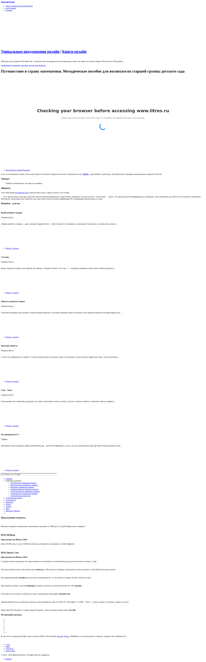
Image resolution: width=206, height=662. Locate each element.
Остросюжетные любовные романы (25, 492)
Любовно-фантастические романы (24, 489)
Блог (8, 509)
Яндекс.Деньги (63, 636)
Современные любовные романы (24, 494)
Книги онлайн (74, 51)
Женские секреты (13, 511)
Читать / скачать (12, 248)
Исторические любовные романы (24, 485)
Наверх (9, 659)
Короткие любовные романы (22, 487)
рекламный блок (21, 193)
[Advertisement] (72, 30)
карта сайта (10, 651)
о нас (8, 644)
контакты (9, 649)
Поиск (8, 504)
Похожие (26, 170)
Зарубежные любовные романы (23, 483)
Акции (8, 507)
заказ (8, 647)
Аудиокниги (11, 500)
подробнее (16, 65)
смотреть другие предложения (33, 65)
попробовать (6, 65)
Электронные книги (14, 498)
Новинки (9, 502)
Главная (9, 479)
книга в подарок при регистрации (19, 6)
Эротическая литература (20, 496)
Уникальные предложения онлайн (30, 51)
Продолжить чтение (14, 170)
